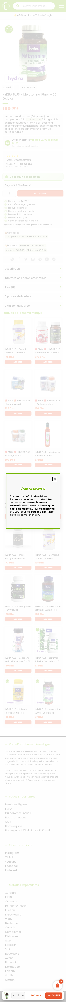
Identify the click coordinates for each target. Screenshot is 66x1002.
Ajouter (54, 995)
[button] (54, 479)
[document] (33, 501)
